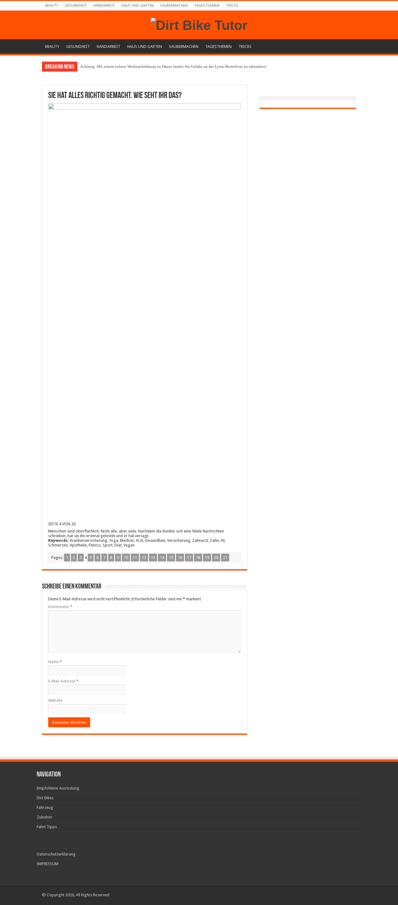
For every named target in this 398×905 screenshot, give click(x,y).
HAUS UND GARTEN (137, 5)
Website (55, 700)
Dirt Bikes (45, 797)
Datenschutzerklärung (56, 854)
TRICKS (232, 5)
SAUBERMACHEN (174, 5)
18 (198, 557)
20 (216, 557)
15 (171, 557)
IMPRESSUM (47, 863)
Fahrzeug (45, 807)
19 (207, 557)
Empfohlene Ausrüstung (58, 788)
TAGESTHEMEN (207, 5)
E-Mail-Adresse (63, 681)
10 (126, 557)
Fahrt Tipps (47, 826)
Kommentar (60, 606)
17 (189, 557)
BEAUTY (51, 5)
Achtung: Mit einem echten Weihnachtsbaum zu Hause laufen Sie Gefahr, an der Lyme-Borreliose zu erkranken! (173, 66)
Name (55, 661)
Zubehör (44, 817)
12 (144, 557)
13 (153, 557)
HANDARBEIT (104, 5)
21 (225, 557)
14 (162, 557)
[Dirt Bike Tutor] (199, 24)
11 (135, 557)
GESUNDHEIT (76, 5)
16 (180, 557)
